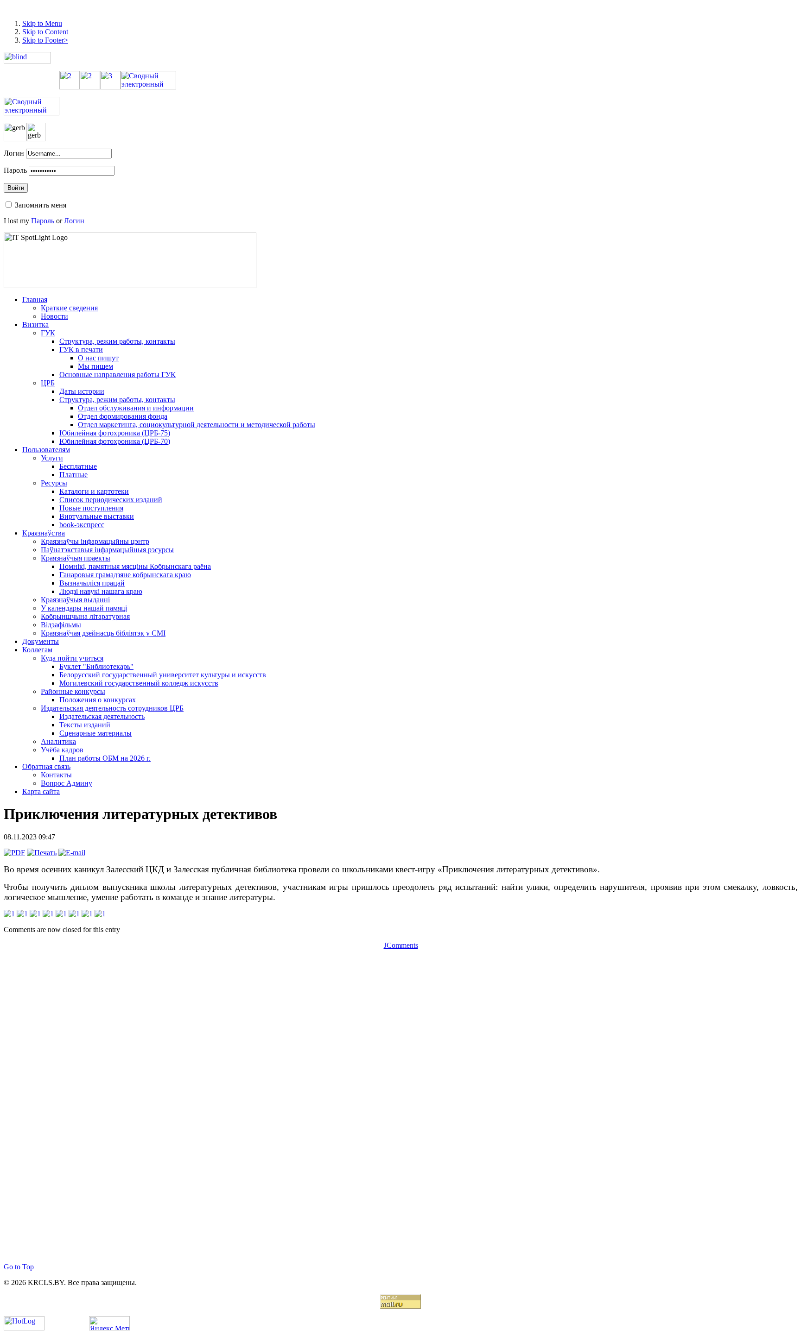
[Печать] (42, 853)
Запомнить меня (40, 205)
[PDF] (14, 853)
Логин (14, 153)
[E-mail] (71, 853)
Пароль (15, 170)
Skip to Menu (42, 23)
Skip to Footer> (45, 40)
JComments (401, 945)
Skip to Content (45, 32)
